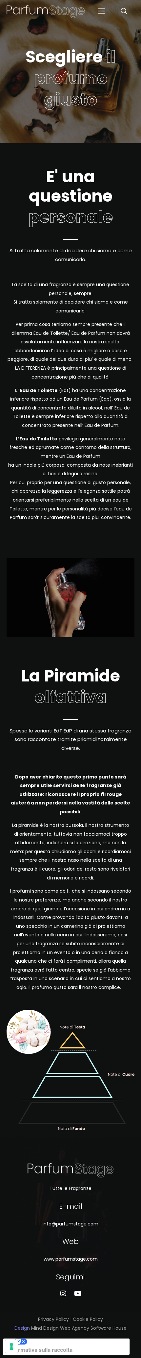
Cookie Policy (88, 1319)
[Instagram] (63, 1293)
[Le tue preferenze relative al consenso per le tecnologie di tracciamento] (11, 1346)
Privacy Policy (53, 1319)
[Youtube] (78, 1293)
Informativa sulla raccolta (40, 1349)
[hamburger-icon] (101, 12)
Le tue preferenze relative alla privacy (72, 1342)
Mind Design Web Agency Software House (79, 1328)
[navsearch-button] (110, 11)
